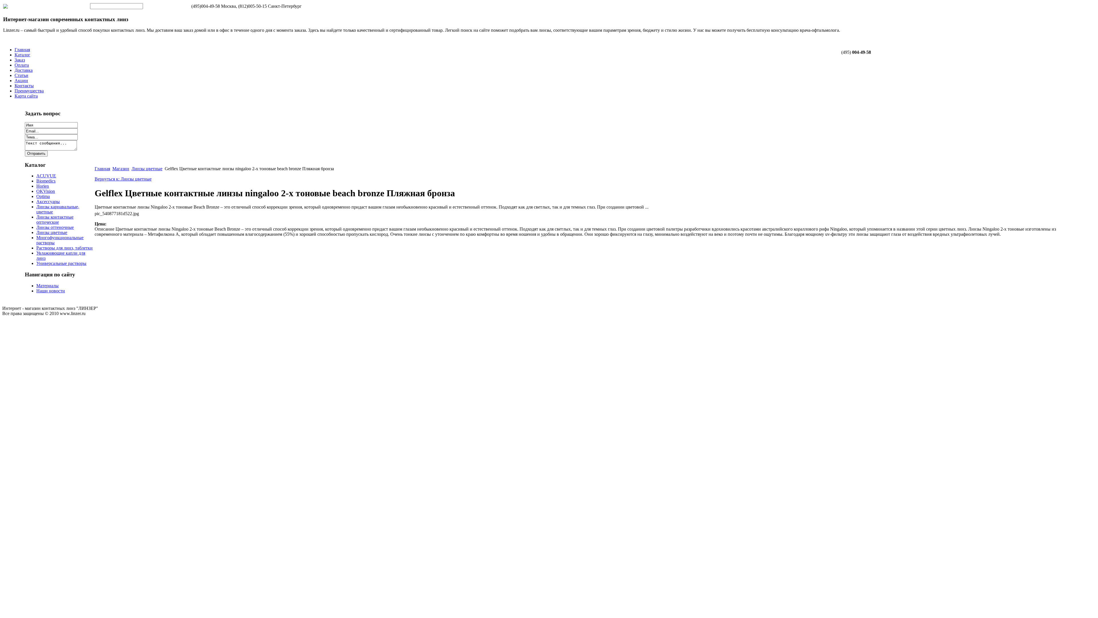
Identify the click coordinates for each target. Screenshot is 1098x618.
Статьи (21, 75)
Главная (22, 49)
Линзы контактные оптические (54, 220)
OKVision (45, 191)
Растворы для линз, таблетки (64, 247)
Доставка (24, 70)
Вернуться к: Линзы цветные (123, 179)
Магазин (120, 168)
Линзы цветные (51, 232)
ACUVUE (46, 175)
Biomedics (45, 181)
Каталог (22, 54)
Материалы (47, 285)
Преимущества (29, 90)
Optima (43, 196)
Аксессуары (48, 201)
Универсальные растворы (61, 263)
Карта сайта (26, 96)
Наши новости (50, 290)
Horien (42, 186)
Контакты (24, 85)
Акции (21, 80)
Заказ (20, 60)
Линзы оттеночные (55, 227)
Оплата (22, 65)
